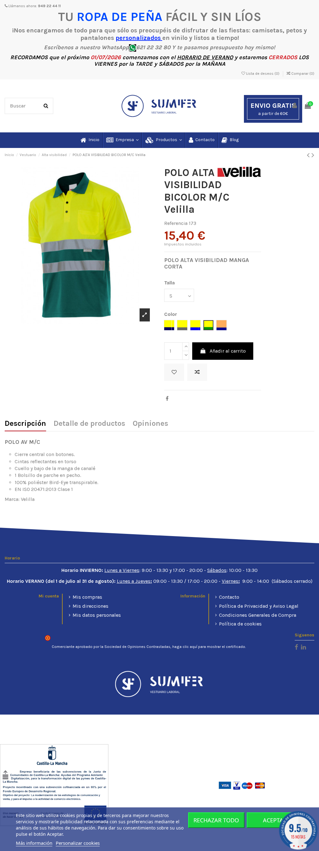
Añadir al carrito (228, 351)
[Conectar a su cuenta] (295, 106)
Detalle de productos (89, 424)
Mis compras (87, 597)
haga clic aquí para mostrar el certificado (208, 646)
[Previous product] (309, 155)
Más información (34, 843)
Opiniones (150, 424)
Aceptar (275, 820)
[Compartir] (167, 399)
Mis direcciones (90, 606)
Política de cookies (240, 624)
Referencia (176, 223)
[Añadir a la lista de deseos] (174, 372)
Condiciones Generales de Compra (257, 615)
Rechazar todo (216, 820)
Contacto (229, 597)
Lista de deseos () (262, 73)
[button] (122, 140)
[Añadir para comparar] (197, 372)
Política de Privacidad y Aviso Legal (258, 606)
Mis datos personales (97, 615)
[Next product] (313, 155)
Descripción (25, 424)
